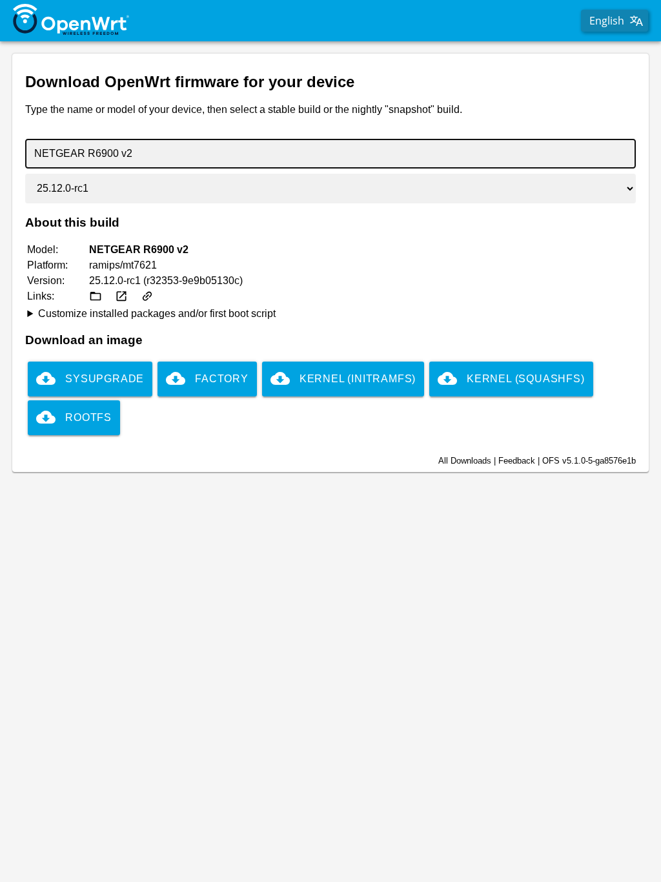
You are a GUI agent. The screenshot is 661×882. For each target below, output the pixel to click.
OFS (589, 461)
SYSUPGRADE (104, 378)
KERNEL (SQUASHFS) (526, 378)
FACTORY (222, 378)
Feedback (516, 461)
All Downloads (464, 461)
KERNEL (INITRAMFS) (358, 378)
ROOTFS (88, 417)
